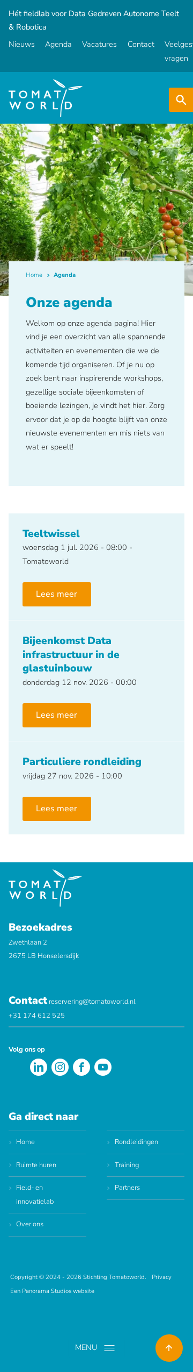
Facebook (81, 1067)
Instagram (60, 1067)
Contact (141, 44)
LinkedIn (38, 1067)
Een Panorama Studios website (52, 1291)
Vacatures (99, 44)
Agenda (58, 44)
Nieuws (22, 44)
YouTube (103, 1067)
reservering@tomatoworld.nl (92, 1001)
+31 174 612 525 (37, 1015)
